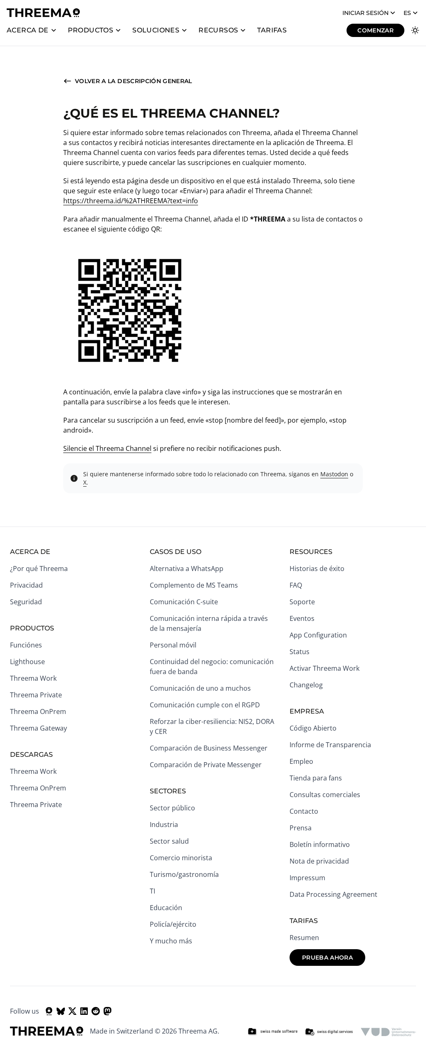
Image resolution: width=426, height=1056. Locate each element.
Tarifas (272, 30)
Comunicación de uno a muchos (200, 688)
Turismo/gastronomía (184, 874)
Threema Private (36, 694)
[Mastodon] (107, 1011)
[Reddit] (96, 1011)
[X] (72, 1011)
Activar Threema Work (324, 668)
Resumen (304, 937)
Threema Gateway (38, 728)
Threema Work (33, 678)
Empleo (301, 761)
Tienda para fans (316, 778)
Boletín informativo (320, 844)
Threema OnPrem (38, 711)
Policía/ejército (173, 924)
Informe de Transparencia (330, 744)
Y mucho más (171, 940)
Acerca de (28, 30)
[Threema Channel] (49, 1011)
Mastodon (334, 474)
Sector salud (169, 841)
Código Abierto (313, 728)
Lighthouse (27, 661)
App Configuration (318, 635)
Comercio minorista (181, 857)
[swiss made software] (272, 1032)
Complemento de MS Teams (194, 585)
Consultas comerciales (325, 794)
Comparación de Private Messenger (206, 764)
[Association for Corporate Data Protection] (388, 1032)
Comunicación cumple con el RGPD (205, 704)
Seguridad (26, 601)
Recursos (218, 30)
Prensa (301, 827)
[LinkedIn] (84, 1011)
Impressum (307, 877)
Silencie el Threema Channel (107, 448)
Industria (164, 824)
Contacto (304, 811)
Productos (91, 30)
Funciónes (26, 645)
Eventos (302, 618)
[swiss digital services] (329, 1032)
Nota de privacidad (319, 861)
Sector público (172, 807)
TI (152, 891)
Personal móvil (173, 645)
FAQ (296, 585)
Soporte (302, 601)
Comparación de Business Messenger (208, 748)
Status (300, 651)
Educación (166, 907)
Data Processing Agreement (333, 894)
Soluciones (155, 30)
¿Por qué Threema (39, 568)
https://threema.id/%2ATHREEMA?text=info (130, 200)
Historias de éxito (317, 568)
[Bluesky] (61, 1011)
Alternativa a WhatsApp (186, 568)
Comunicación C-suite (184, 601)
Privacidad (26, 585)
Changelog (306, 684)
